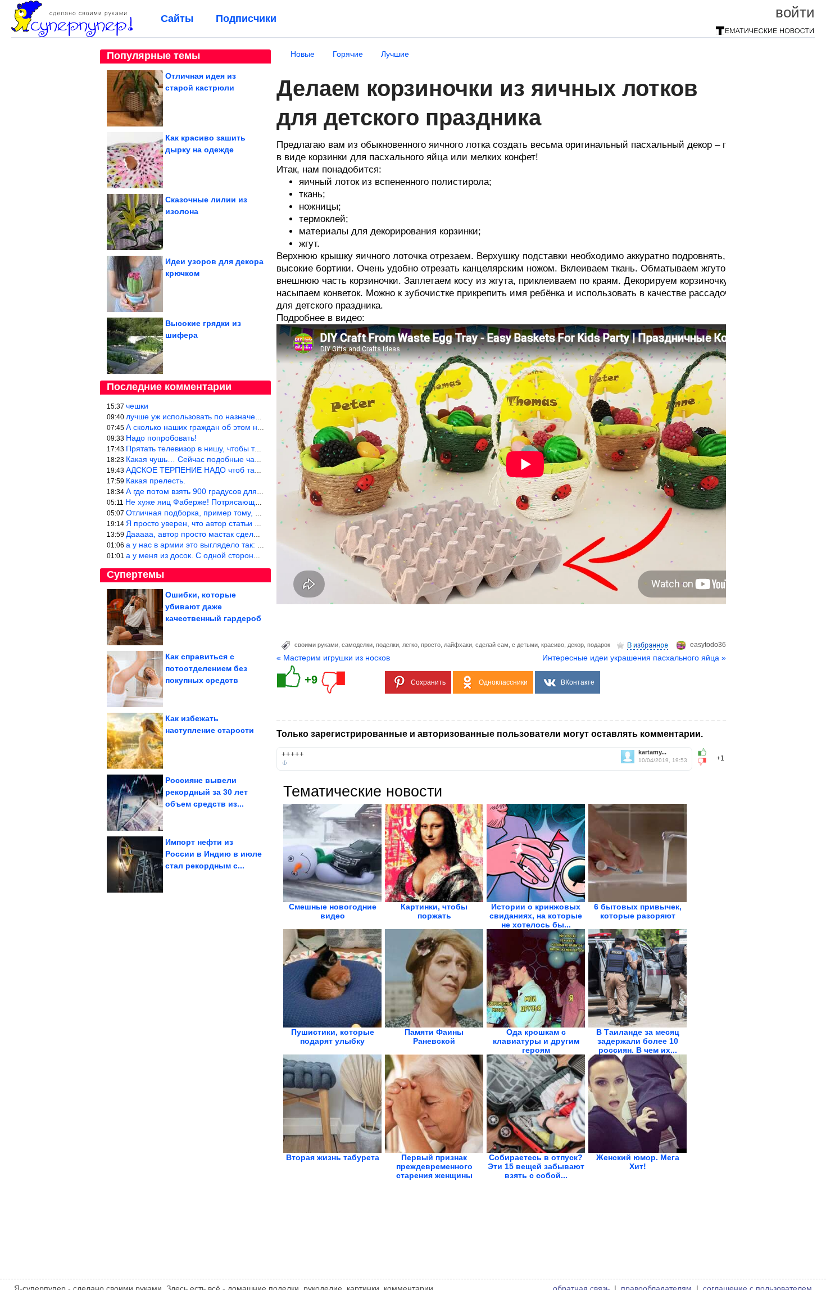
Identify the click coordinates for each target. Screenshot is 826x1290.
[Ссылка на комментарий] (285, 762)
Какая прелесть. (155, 480)
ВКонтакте (577, 682)
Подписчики (246, 18)
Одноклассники (503, 682)
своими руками (316, 644)
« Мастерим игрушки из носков (333, 657)
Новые (303, 53)
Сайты (177, 18)
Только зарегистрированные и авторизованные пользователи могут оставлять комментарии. (489, 734)
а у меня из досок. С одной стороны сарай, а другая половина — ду (252, 555)
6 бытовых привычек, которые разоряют (638, 911)
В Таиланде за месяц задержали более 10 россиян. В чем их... (637, 1041)
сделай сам (492, 644)
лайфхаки (458, 644)
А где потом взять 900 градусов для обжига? (207, 491)
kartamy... (652, 752)
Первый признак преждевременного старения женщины (434, 1166)
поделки (387, 644)
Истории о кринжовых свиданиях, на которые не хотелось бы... (535, 915)
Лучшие (395, 53)
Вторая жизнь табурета (332, 1157)
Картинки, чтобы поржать (434, 911)
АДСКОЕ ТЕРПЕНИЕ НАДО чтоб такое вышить (211, 469)
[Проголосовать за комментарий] (705, 762)
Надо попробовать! (161, 437)
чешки (137, 405)
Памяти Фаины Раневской (434, 1036)
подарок (598, 644)
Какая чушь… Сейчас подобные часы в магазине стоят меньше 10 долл (259, 459)
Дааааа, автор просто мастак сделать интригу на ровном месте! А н (251, 533)
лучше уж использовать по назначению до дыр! (213, 416)
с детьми (525, 644)
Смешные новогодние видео (332, 911)
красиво (552, 644)
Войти (795, 12)
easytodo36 (708, 645)
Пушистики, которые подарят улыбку (332, 1036)
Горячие (348, 53)
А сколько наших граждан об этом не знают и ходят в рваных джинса (253, 427)
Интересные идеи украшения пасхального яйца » (634, 657)
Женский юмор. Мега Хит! (637, 1162)
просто (431, 644)
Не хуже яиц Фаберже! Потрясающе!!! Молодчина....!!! (225, 501)
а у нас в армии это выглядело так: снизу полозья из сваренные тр (249, 544)
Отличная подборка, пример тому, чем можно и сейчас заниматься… (254, 512)
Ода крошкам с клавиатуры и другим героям (536, 1041)
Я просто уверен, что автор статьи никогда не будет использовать (247, 523)
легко (409, 644)
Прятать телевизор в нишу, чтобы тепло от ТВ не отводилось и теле (251, 448)
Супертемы (135, 574)
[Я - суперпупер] (72, 35)
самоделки (357, 644)
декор (576, 644)
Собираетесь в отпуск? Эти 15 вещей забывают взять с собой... (536, 1166)
